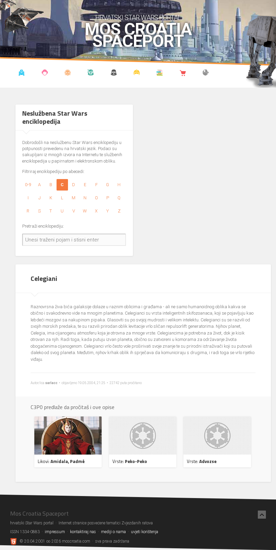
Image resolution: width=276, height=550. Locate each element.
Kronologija (90, 73)
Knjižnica (159, 73)
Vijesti (21, 73)
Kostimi (137, 73)
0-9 (28, 184)
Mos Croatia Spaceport (138, 35)
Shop (182, 73)
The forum (206, 73)
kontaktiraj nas (83, 531)
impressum (55, 531)
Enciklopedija (68, 73)
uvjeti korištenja (144, 531)
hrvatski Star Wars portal (138, 17)
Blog (44, 73)
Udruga (113, 73)
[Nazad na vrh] (262, 515)
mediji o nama (113, 531)
